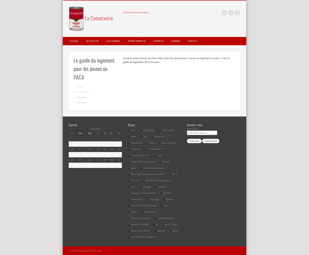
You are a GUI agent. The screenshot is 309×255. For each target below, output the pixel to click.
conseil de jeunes (168, 143)
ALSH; (133, 130)
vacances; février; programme (143, 237)
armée (133, 136)
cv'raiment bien (155, 149)
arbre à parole (168, 130)
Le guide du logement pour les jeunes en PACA (94, 68)
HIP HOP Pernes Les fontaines (158, 180)
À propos (158, 41)
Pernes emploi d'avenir (141, 218)
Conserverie (136, 149)
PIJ (157, 224)
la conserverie (137, 199)
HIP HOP (134, 180)
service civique (171, 224)
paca (165, 205)
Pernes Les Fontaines (140, 224)
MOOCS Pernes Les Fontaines (144, 205)
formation (166, 162)
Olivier (81, 86)
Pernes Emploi (150, 212)
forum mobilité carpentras (154, 168)
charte (151, 143)
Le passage (154, 199)
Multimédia (113, 41)
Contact (193, 41)
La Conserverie (99, 18)
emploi (160, 155)
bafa (145, 136)
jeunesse (161, 187)
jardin (133, 187)
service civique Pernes (140, 231)
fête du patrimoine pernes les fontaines (147, 174)
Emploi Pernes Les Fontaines (143, 162)
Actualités (92, 41)
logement (170, 199)
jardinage (147, 187)
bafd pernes (159, 136)
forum (133, 168)
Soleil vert (161, 231)
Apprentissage (149, 130)
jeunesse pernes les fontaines (143, 193)
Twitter (230, 12)
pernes (134, 212)
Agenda (175, 41)
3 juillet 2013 (83, 92)
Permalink (82, 102)
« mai (81, 170)
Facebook (224, 12)
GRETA (174, 174)
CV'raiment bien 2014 (140, 155)
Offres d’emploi (136, 41)
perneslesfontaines (166, 218)
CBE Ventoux (136, 143)
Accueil (74, 41)
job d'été (167, 193)
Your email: (192, 128)
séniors (176, 231)
